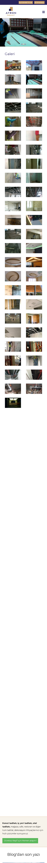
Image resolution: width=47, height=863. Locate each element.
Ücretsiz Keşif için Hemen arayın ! (20, 840)
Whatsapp (40, 2)
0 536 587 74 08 (26, 2)
